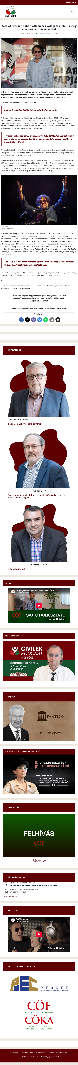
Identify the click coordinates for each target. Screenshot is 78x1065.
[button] (66, 11)
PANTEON (12, 697)
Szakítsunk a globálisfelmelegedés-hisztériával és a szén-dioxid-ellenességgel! (36, 496)
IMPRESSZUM (14, 1052)
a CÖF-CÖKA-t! (39, 862)
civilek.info (29, 34)
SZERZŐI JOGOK (27, 1052)
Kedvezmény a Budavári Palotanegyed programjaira (33, 885)
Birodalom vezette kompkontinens (25, 423)
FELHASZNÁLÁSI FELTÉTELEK (58, 1052)
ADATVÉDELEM (40, 1052)
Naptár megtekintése (10, 896)
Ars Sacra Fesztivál (18, 892)
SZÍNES (56, 34)
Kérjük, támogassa (39, 860)
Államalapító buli (16, 569)
